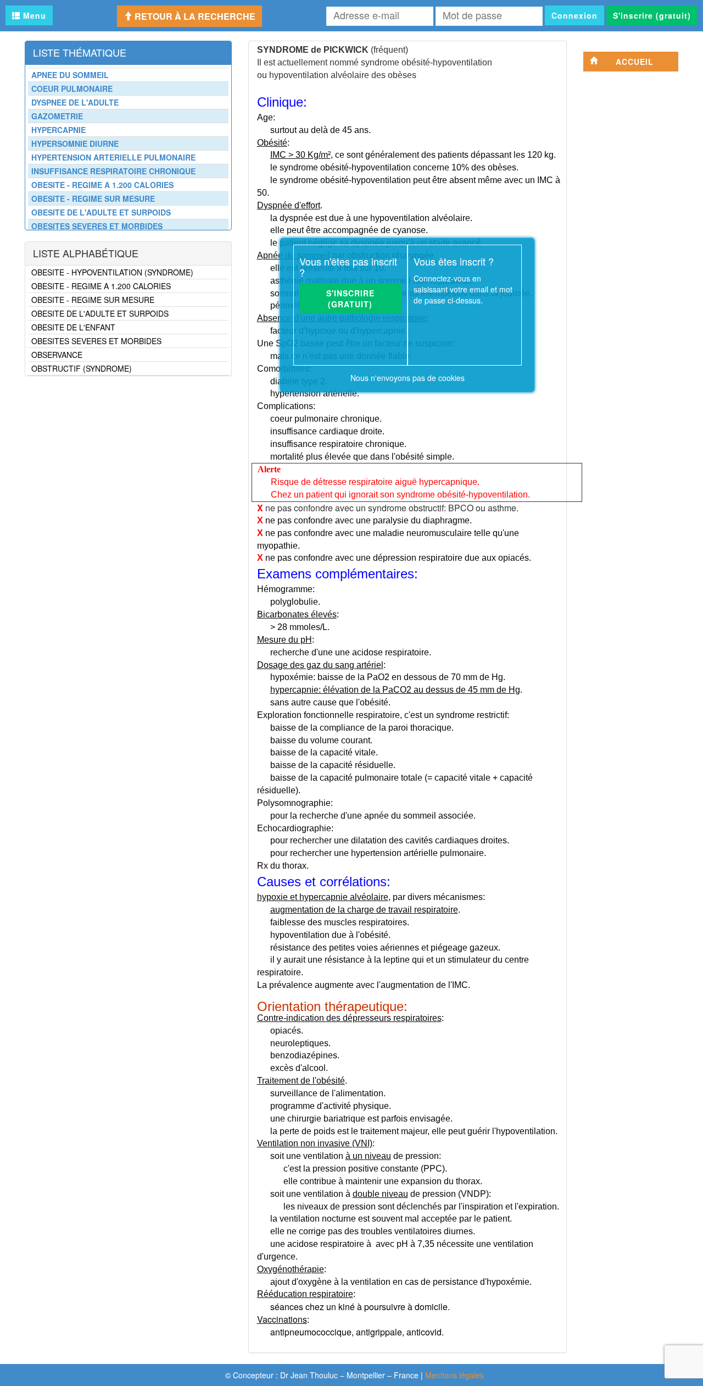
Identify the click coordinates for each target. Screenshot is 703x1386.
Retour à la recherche (193, 16)
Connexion (574, 15)
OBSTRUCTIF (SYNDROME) (81, 368)
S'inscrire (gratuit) (652, 15)
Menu (33, 15)
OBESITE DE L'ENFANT (73, 327)
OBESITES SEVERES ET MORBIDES (96, 340)
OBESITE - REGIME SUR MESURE (92, 299)
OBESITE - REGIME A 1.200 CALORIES (101, 285)
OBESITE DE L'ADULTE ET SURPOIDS (100, 313)
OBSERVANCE (56, 354)
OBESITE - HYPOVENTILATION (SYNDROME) (112, 272)
